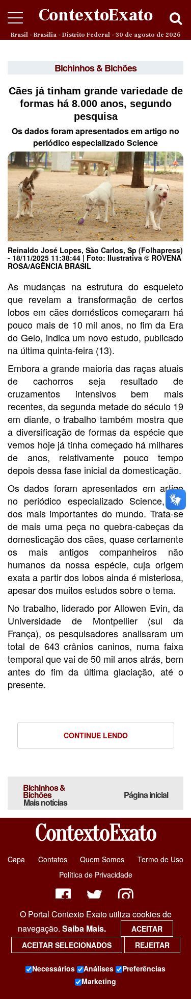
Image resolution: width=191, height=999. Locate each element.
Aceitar (146, 928)
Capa (16, 859)
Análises (99, 968)
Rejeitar (152, 945)
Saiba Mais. (84, 928)
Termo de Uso (160, 859)
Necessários (53, 968)
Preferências (144, 968)
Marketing (98, 981)
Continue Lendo (96, 735)
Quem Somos (102, 859)
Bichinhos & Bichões (45, 795)
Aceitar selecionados (67, 945)
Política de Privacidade (95, 874)
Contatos (52, 859)
